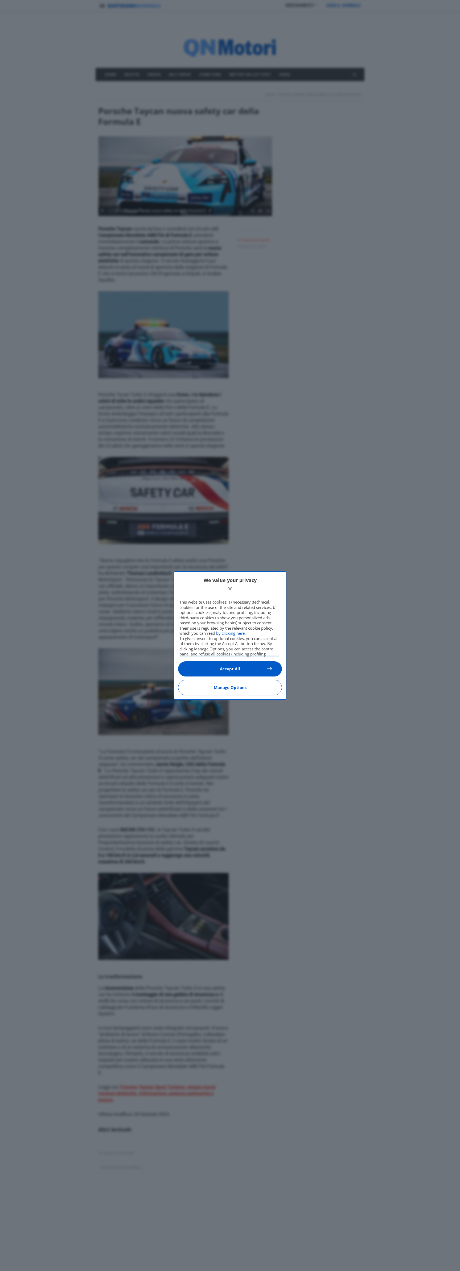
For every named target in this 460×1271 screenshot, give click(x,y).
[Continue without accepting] (230, 589)
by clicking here (230, 633)
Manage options (230, 687)
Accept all (230, 668)
